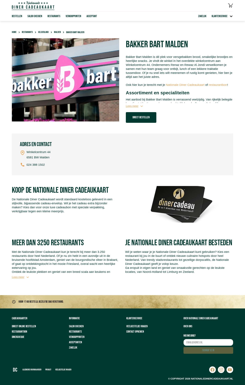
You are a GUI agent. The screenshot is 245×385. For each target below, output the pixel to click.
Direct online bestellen (24, 326)
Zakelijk (202, 16)
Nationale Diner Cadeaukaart (185, 85)
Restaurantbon (19, 331)
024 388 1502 (35, 164)
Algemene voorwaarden (31, 369)
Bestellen (17, 16)
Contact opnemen (135, 331)
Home (14, 32)
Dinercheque (18, 337)
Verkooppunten (73, 16)
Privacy (48, 369)
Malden (57, 32)
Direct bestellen (141, 117)
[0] (230, 5)
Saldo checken (35, 16)
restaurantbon (218, 85)
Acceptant (91, 16)
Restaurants (54, 16)
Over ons (188, 326)
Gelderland (43, 32)
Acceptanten (75, 342)
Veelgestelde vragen (137, 326)
